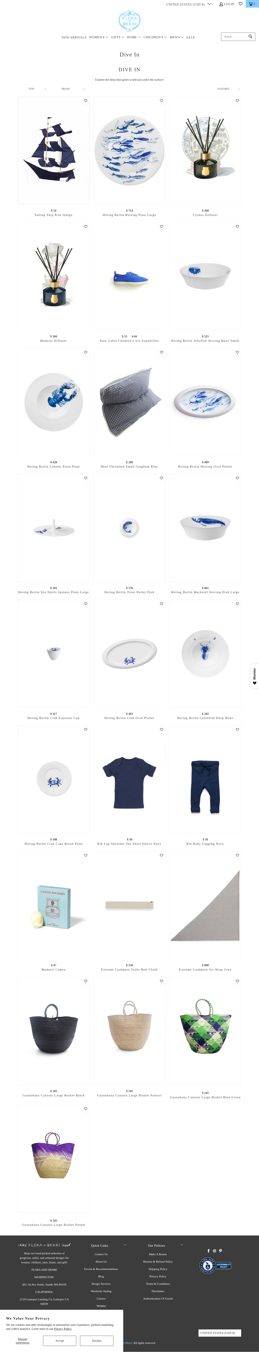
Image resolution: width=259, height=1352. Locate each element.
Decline (96, 1340)
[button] (99, 38)
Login (229, 4)
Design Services (101, 1283)
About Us (101, 1261)
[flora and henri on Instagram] (214, 1251)
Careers (101, 1298)
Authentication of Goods (158, 1298)
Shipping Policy (158, 1269)
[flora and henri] (129, 21)
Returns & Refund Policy (158, 1261)
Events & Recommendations (101, 1269)
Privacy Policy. (63, 1328)
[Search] (250, 37)
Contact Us (101, 1254)
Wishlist (101, 1305)
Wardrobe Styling (101, 1291)
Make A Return (158, 1254)
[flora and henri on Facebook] (208, 1251)
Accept (59, 1340)
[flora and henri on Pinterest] (220, 1251)
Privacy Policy (157, 1276)
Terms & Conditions (158, 1283)
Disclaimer (158, 1291)
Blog (101, 1276)
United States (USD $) (186, 4)
